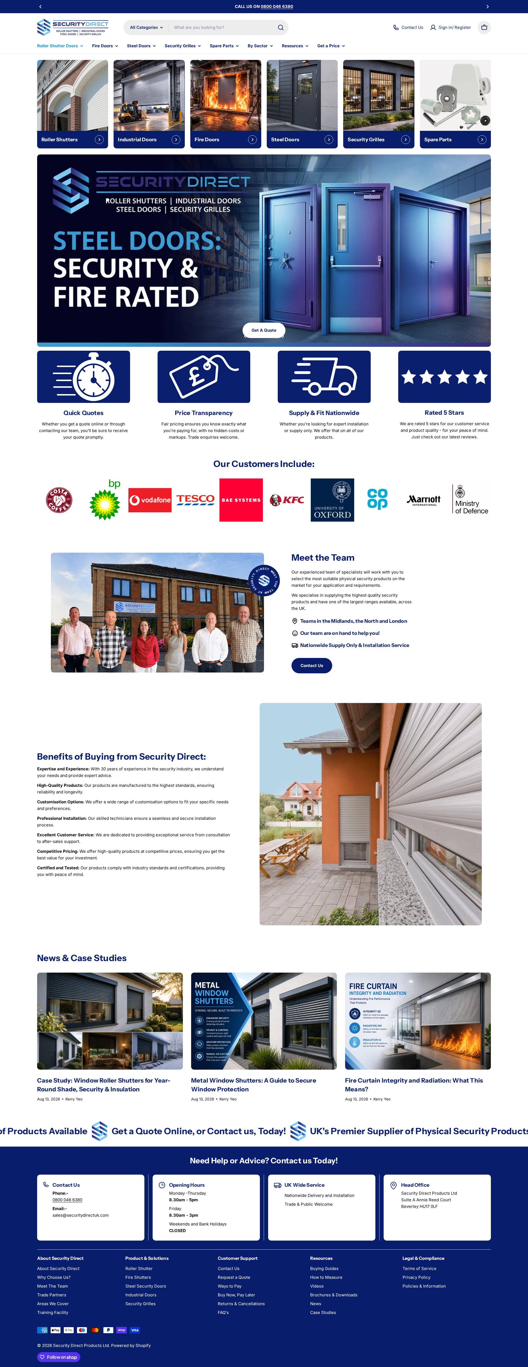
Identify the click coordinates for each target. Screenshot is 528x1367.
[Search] (280, 27)
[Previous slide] (245, 336)
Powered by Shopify (131, 1345)
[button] (40, 6)
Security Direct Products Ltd (81, 1345)
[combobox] (205, 27)
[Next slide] (282, 336)
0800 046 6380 (67, 1199)
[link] (59, 500)
